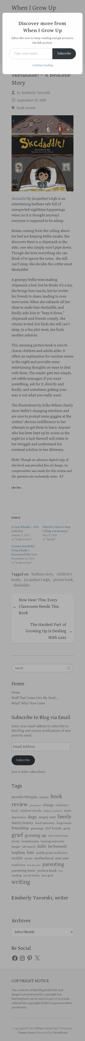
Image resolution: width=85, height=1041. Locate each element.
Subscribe (64, 53)
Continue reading (42, 65)
